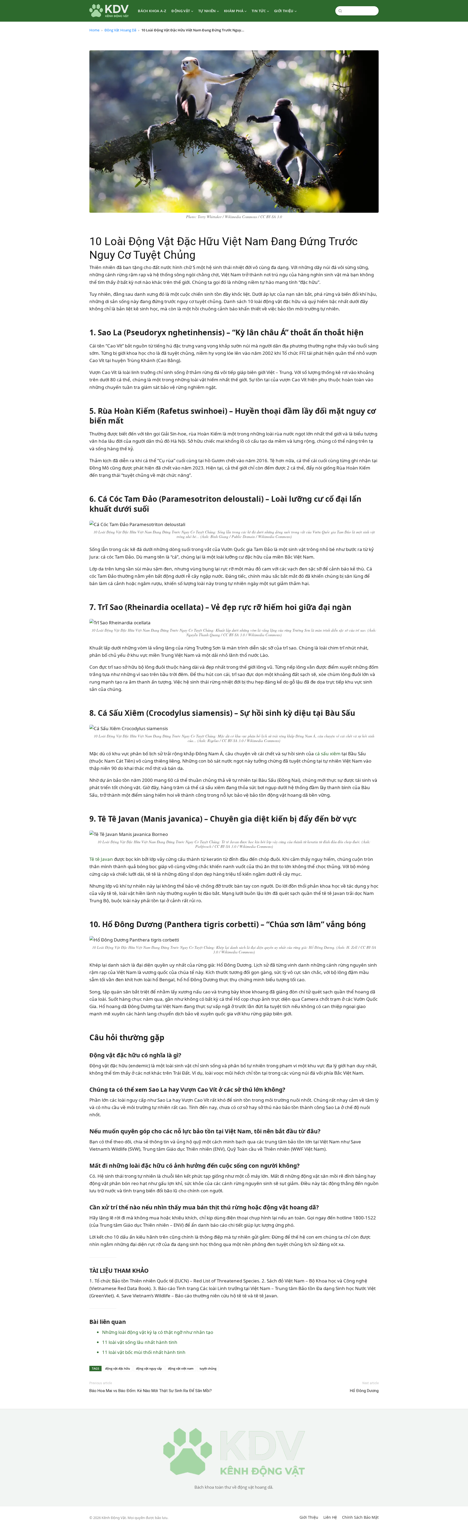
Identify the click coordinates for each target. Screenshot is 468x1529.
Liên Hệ (330, 1517)
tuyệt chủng (208, 1368)
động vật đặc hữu (117, 1368)
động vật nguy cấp (149, 1368)
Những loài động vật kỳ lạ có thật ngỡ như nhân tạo (157, 1332)
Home (94, 30)
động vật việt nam (181, 1368)
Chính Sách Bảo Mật (360, 1517)
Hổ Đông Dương (364, 1390)
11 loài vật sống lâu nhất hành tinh (139, 1342)
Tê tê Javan (101, 859)
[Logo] (109, 10)
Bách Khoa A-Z (152, 10)
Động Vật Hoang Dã (120, 30)
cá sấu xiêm (327, 753)
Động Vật (180, 10)
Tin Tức (259, 10)
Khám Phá (233, 10)
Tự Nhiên (207, 10)
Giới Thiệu (284, 10)
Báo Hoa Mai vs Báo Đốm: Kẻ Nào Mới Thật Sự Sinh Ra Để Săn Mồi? (150, 1390)
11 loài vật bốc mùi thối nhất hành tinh (144, 1352)
